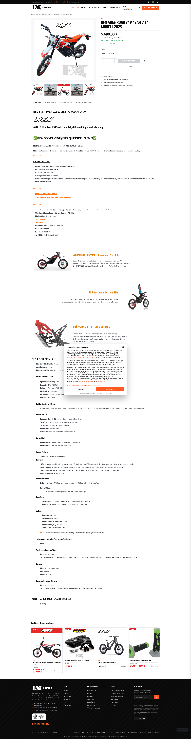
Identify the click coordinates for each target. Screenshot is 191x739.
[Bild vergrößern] (93, 79)
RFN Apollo (67, 696)
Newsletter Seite (144, 712)
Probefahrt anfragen (117, 690)
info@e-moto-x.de (60, 2)
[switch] (41, 718)
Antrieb (89, 693)
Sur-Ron (66, 690)
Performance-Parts (93, 705)
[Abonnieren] (156, 697)
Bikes (83, 7)
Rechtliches (143, 732)
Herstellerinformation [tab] (83, 103)
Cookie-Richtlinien (133, 732)
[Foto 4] (77, 90)
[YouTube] (157, 2)
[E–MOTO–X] (37, 690)
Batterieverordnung (121, 732)
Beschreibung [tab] (37, 103)
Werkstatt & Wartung (117, 693)
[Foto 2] (50, 90)
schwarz (111, 53)
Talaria (66, 693)
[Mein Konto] (140, 8)
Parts (105, 7)
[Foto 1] (37, 90)
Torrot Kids (67, 705)
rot (103, 53)
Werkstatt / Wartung (93, 708)
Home (73, 7)
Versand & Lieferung (117, 696)
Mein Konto (114, 699)
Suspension (91, 699)
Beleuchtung (91, 702)
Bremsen (90, 696)
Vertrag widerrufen (100, 732)
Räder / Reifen (94, 7)
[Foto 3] (63, 90)
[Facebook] (148, 2)
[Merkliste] (144, 60)
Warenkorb (114, 702)
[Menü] (44, 714)
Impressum (77, 732)
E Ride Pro (67, 699)
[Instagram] (153, 2)
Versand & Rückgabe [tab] (66, 103)
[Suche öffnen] (135, 8)
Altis (65, 702)
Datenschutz (89, 732)
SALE (78, 7)
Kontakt (113, 705)
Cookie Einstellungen (153, 732)
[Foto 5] (90, 90)
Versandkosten (118, 38)
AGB (83, 732)
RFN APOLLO (43, 14)
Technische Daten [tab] (50, 103)
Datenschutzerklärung (148, 705)
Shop (37, 14)
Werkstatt (114, 7)
